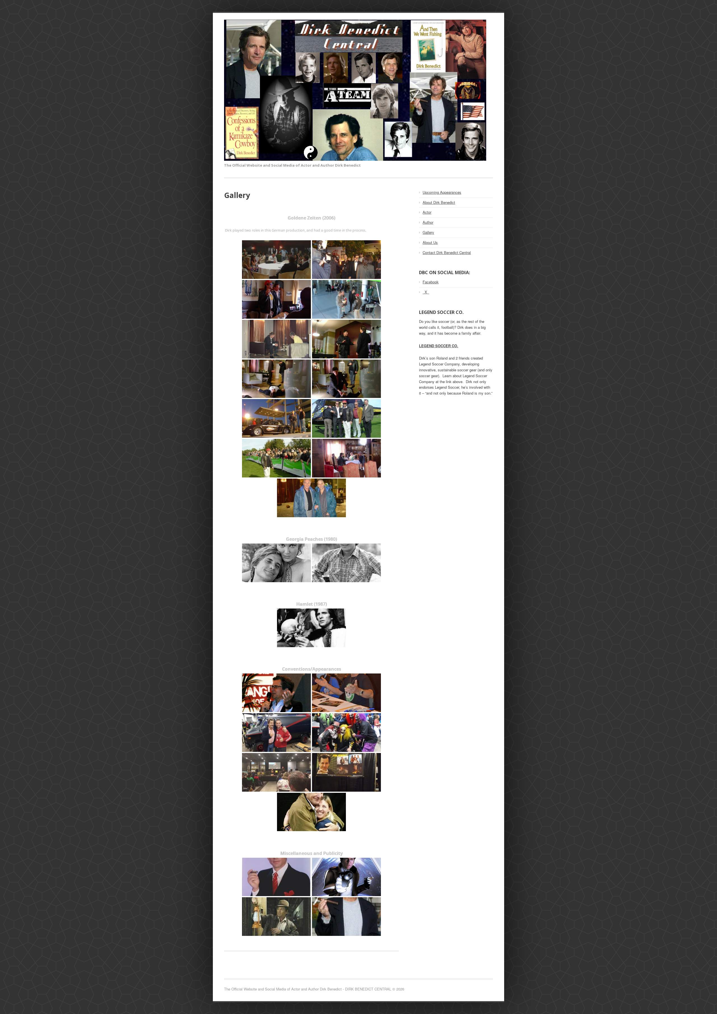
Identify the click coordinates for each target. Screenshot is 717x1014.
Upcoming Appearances (442, 192)
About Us (430, 242)
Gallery (428, 232)
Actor (427, 212)
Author (428, 222)
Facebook (431, 282)
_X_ (426, 292)
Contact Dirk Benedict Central (447, 252)
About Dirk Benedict (439, 202)
